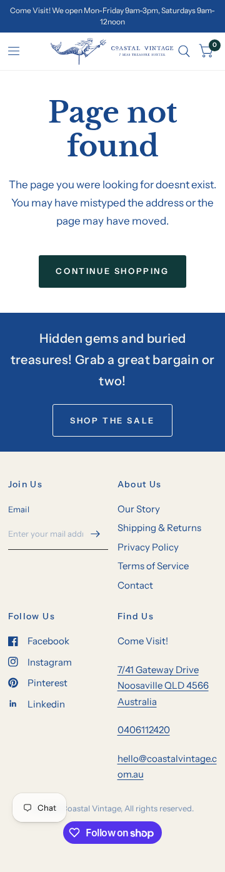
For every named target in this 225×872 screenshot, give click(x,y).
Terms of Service (153, 566)
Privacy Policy (148, 547)
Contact (135, 585)
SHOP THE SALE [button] (112, 420)
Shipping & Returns (159, 528)
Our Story (139, 509)
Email (18, 509)
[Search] (184, 51)
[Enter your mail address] (95, 533)
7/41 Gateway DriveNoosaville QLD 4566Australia (163, 685)
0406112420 (144, 730)
